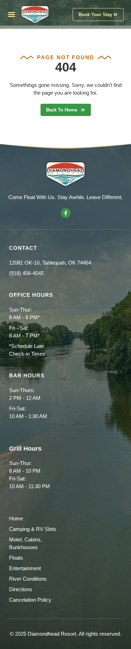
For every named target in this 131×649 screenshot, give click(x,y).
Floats (16, 558)
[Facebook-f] (66, 213)
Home (16, 518)
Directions (20, 589)
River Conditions (28, 579)
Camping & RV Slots (32, 529)
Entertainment (25, 568)
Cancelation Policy (30, 600)
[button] (11, 14)
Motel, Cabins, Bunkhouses (25, 543)
